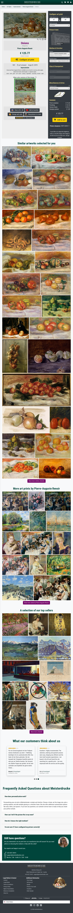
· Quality (28, 884)
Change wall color (16, 114)
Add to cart (61, 120)
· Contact (5, 880)
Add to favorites (33, 110)
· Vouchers (28, 889)
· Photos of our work (31, 886)
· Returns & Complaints (8, 891)
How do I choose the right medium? (16, 821)
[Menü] (2, 2)
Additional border (53, 23)
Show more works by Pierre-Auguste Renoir (36, 603)
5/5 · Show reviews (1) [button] (28, 118)
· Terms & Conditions (8, 884)
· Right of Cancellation (8, 889)
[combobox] (59, 25)
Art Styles (9, 7)
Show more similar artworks (36, 481)
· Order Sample (29, 891)
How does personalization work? (15, 796)
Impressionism (17, 7)
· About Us (5, 893)
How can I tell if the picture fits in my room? (19, 815)
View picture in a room (34, 114)
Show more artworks (36, 732)
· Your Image (29, 880)
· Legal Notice (6, 882)
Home (3, 7)
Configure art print (26, 59)
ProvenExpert (14, 771)
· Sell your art (29, 882)
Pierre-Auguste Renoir (28, 7)
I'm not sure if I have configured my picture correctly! (22, 827)
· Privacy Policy (6, 886)
